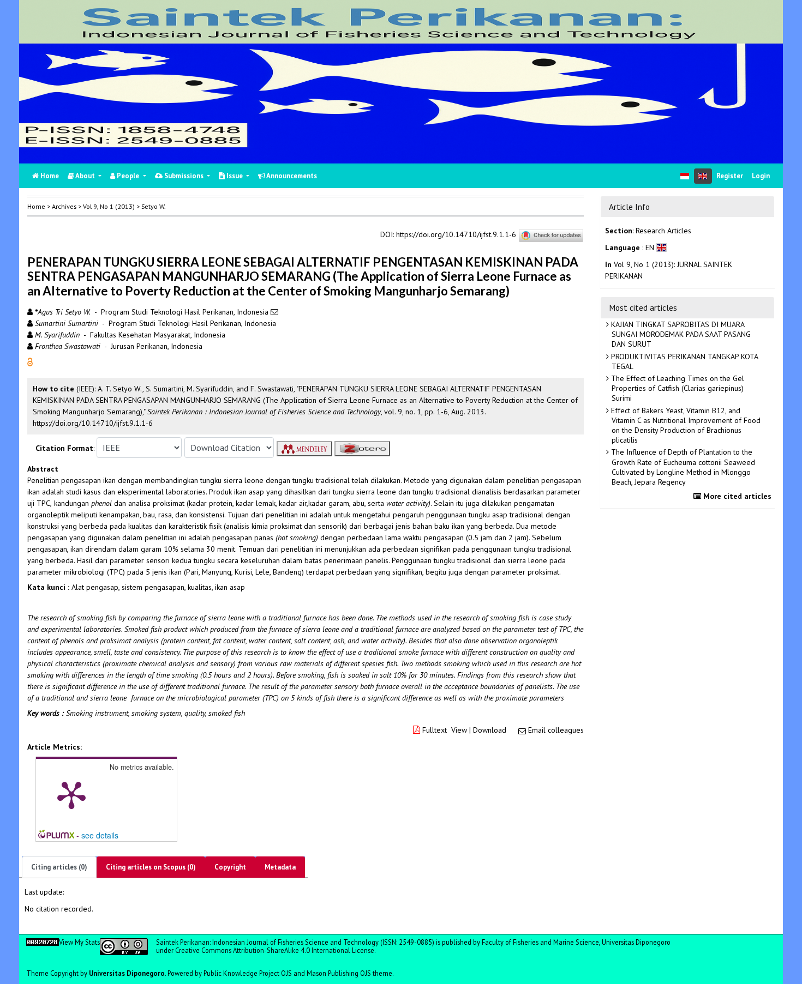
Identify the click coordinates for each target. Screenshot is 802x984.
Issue (234, 175)
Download (489, 730)
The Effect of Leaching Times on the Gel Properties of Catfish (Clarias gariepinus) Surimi (676, 388)
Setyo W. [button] (153, 206)
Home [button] (36, 206)
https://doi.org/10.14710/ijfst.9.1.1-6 (456, 235)
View (459, 730)
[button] (30, 361)
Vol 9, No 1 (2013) (109, 206)
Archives (64, 206)
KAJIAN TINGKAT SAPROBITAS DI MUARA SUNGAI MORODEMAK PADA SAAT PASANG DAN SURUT (680, 334)
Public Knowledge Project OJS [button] (248, 973)
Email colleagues (556, 730)
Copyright (230, 867)
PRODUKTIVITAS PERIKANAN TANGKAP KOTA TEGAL (683, 361)
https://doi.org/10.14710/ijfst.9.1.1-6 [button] (93, 423)
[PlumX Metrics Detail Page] (71, 794)
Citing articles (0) (59, 867)
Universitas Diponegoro (127, 973)
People (128, 175)
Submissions (184, 175)
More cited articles (736, 496)
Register (729, 175)
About (85, 175)
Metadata (280, 867)
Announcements (291, 175)
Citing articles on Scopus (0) (151, 867)
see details (99, 835)
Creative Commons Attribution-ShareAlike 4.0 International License (274, 950)
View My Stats (79, 942)
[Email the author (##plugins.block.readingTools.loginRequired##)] (274, 312)
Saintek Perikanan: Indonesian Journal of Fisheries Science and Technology (268, 942)
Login (761, 175)
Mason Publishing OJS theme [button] (349, 973)
